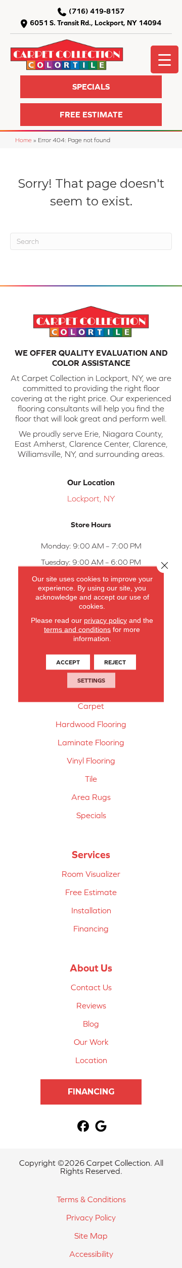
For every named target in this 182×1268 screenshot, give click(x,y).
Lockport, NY (91, 498)
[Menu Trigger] (164, 59)
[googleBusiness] (101, 1126)
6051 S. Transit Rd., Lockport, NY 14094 (95, 23)
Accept (68, 662)
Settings (91, 680)
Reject (115, 662)
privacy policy (105, 620)
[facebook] (83, 1126)
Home (23, 140)
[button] (91, 86)
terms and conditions (77, 629)
